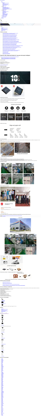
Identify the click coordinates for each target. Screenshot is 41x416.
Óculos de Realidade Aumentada (4, 309)
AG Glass (4, 2)
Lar (1, 1)
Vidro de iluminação (4, 9)
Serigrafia (3, 13)
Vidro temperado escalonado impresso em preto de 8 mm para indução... (9, 38)
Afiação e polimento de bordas (5, 11)
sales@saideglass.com (3, 303)
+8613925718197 (3, 300)
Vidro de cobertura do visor (4, 310)
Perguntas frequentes (5, 16)
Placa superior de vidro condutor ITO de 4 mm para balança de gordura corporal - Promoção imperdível (12, 215)
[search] (0, 19)
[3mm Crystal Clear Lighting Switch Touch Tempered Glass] (11, 284)
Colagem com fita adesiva (5, 14)
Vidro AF (3, 3)
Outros (2, 30)
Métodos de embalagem (5, 15)
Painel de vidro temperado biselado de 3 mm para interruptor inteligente (9, 44)
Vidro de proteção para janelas (5, 7)
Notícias (2, 17)
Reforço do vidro (4, 12)
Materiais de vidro (4, 10)
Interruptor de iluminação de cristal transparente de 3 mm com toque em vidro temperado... (14, 285)
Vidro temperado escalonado (5, 52)
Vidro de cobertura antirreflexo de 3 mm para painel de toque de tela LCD (10, 35)
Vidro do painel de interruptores (6, 8)
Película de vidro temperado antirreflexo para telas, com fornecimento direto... (10, 47)
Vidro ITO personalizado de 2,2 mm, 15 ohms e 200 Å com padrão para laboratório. (11, 41)
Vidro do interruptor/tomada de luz (6, 4)
